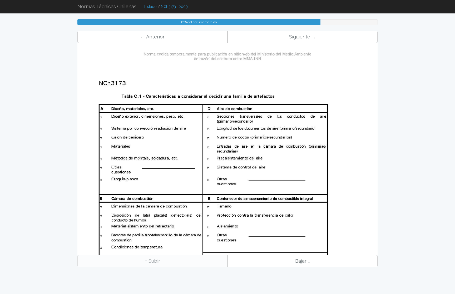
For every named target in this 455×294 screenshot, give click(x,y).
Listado (150, 6)
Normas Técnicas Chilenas (106, 6)
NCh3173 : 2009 (174, 6)
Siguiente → (302, 36)
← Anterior (152, 36)
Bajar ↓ (302, 261)
